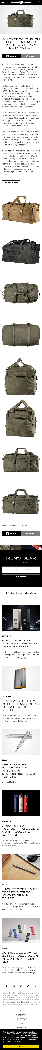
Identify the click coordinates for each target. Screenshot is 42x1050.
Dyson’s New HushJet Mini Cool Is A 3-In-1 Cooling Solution (20, 830)
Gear (4, 760)
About (21, 1011)
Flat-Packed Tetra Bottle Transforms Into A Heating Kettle (20, 705)
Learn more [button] (16, 1042)
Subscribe (21, 577)
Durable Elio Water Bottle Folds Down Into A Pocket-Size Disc (20, 957)
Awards (21, 1027)
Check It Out (11, 183)
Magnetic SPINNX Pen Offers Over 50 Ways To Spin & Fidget (21, 893)
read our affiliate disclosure (19, 1002)
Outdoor (6, 636)
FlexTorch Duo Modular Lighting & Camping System (20, 644)
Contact (21, 1015)
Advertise (21, 1019)
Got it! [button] (21, 1046)
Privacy (21, 1023)
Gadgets (6, 821)
